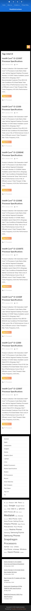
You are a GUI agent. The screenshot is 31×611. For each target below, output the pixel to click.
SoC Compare (8, 485)
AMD (16, 502)
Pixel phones (8, 527)
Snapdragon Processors (10, 541)
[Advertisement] (15, 28)
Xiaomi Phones (13, 552)
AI (4, 502)
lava (17, 512)
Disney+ (6, 505)
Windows (23, 549)
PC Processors (8, 100)
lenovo (20, 512)
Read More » (7, 96)
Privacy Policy (25, 5)
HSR (17, 64)
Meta (16, 515)
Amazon (11, 502)
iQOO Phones (8, 512)
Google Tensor (20, 506)
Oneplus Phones (10, 524)
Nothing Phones (18, 521)
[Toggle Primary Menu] (28, 46)
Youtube (21, 552)
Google (12, 505)
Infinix (5, 509)
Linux (5, 462)
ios (17, 509)
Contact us (17, 5)
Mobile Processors (9, 465)
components (7, 445)
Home (3, 5)
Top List (6, 491)
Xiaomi (5, 552)
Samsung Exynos (17, 532)
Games (6, 452)
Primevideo (6, 529)
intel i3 (13, 509)
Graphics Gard (8, 455)
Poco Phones (18, 527)
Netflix (20, 519)
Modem (6, 472)
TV (5, 495)
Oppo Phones (21, 524)
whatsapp (16, 549)
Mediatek (9, 515)
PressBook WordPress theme (18, 609)
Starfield (6, 547)
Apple (5, 442)
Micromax (20, 515)
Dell (23, 502)
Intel (8, 509)
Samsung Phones (12, 535)
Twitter (11, 546)
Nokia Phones (8, 521)
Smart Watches (8, 482)
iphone (22, 509)
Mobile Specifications (10, 468)
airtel (7, 502)
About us (9, 5)
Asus (20, 502)
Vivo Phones (8, 549)
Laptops (6, 458)
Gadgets (6, 449)
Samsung (7, 532)
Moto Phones (13, 519)
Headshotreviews (15, 9)
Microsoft (6, 519)
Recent (6, 478)
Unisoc (16, 547)
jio (14, 512)
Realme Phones (15, 529)
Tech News (7, 488)
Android (6, 439)
